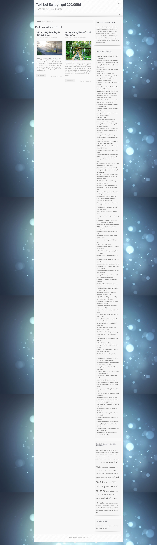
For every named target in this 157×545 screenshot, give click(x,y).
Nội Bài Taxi (111, 526)
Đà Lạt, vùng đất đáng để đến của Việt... (48, 33)
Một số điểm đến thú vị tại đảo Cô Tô (106, 196)
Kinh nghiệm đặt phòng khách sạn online (107, 128)
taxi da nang (107, 473)
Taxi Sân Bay (101, 528)
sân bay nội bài (108, 470)
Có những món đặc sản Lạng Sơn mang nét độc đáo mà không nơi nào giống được (107, 334)
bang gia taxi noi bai (101, 450)
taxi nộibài (98, 494)
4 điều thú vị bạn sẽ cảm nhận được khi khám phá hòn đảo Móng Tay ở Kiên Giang (107, 159)
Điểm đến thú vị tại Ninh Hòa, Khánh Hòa (107, 154)
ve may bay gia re (107, 510)
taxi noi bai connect (108, 482)
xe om (97, 512)
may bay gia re (114, 459)
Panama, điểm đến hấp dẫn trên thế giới (107, 62)
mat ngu (104, 459)
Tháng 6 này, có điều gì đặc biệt (105, 73)
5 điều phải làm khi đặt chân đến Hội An (107, 382)
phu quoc (102, 467)
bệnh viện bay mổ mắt (111, 450)
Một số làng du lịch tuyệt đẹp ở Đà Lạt (107, 185)
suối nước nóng (101, 470)
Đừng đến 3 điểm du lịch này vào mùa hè (107, 60)
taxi (112, 470)
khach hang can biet (109, 457)
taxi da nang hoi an (110, 477)
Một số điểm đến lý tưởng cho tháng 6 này (108, 163)
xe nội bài (115, 510)
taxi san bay (100, 498)
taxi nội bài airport (107, 494)
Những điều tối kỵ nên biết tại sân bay (107, 397)
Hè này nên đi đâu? (102, 117)
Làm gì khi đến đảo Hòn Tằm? (105, 143)
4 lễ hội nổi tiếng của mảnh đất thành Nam (108, 224)
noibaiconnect (105, 463)
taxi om (114, 494)
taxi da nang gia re (101, 477)
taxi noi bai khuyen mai (112, 491)
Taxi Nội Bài (99, 526)
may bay (108, 459)
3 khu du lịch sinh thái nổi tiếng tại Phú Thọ (108, 264)
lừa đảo (101, 459)
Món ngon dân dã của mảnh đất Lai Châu (107, 174)
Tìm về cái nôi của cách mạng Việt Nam (107, 380)
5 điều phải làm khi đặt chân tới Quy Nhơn (107, 100)
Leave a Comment (57, 76)
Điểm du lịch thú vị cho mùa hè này (106, 102)
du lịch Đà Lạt (107, 452)
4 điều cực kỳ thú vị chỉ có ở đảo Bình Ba (107, 141)
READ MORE (41, 75)
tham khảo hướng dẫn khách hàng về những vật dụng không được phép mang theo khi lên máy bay (107, 505)
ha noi (113, 452)
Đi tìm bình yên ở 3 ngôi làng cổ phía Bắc (107, 76)
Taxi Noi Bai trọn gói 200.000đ (58, 5)
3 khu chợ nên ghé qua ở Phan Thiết (106, 119)
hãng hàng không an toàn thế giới (107, 454)
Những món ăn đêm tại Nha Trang (106, 135)
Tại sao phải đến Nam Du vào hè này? (107, 167)
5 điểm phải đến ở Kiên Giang (104, 165)
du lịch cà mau (101, 452)
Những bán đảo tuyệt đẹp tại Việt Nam (107, 121)
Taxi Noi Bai (105, 526)
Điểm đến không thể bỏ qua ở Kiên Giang (107, 421)
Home (39, 21)
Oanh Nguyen (53, 37)
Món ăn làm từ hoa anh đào (104, 343)
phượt (105, 467)
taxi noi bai (107, 528)
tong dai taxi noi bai (106, 507)
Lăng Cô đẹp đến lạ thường (104, 244)
